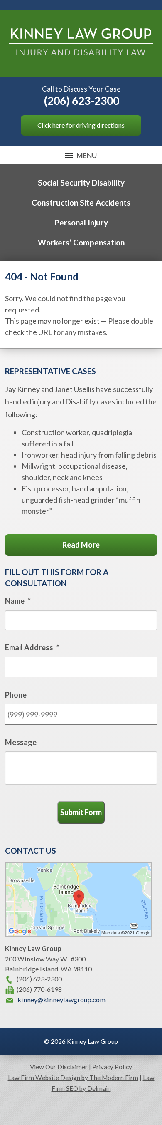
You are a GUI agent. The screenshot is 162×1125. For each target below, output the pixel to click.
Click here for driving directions (81, 125)
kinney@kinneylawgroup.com (61, 1000)
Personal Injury (81, 222)
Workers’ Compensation (81, 242)
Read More (81, 544)
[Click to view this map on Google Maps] (78, 934)
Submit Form (81, 812)
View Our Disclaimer (59, 1066)
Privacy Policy (112, 1066)
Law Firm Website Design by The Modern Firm (73, 1077)
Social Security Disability (81, 182)
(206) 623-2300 (81, 100)
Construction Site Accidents (81, 202)
